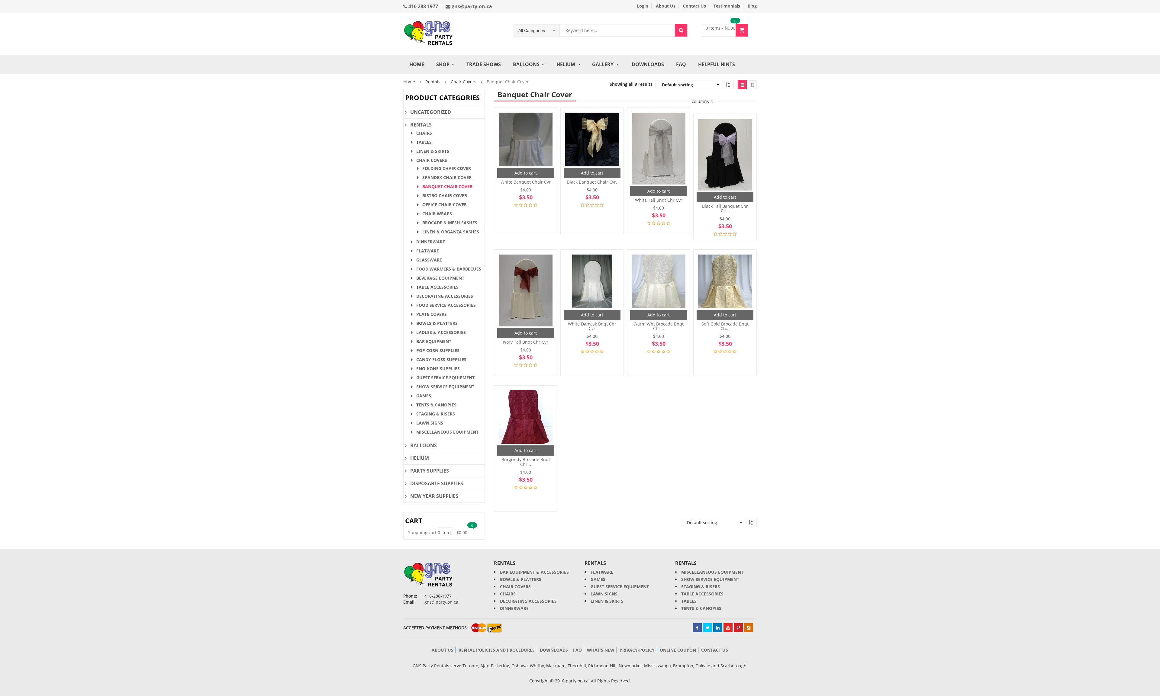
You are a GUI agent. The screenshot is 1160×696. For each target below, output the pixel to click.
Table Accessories (437, 287)
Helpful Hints (716, 64)
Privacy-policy (637, 650)
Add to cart (525, 173)
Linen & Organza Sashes (450, 232)
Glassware (429, 260)
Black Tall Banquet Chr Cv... (725, 208)
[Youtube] (728, 627)
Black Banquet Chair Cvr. (592, 182)
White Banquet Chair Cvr (526, 182)
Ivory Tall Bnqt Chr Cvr (525, 342)
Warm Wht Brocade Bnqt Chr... (658, 326)
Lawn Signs (429, 423)
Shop (443, 64)
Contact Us (694, 6)
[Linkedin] (718, 627)
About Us (665, 6)
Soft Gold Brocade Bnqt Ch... (725, 326)
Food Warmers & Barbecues (448, 269)
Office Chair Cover (444, 204)
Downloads (648, 64)
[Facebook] (697, 627)
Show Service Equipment (445, 387)
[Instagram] (748, 627)
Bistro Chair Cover (444, 195)
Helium (565, 64)
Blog (752, 6)
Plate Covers (431, 314)
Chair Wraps (437, 213)
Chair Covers (463, 82)
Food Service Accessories (446, 305)
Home (416, 64)
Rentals (432, 82)
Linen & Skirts (432, 151)
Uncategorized (430, 112)
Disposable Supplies (436, 483)
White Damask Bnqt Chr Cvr (592, 326)
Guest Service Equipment (445, 377)
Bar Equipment (433, 341)
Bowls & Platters (437, 323)
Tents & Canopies (436, 405)
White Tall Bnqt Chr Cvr (658, 200)
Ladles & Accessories (441, 332)
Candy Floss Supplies (441, 359)
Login (642, 6)
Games (423, 396)
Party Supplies (429, 470)
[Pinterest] (738, 627)
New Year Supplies (434, 496)
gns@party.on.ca (471, 6)
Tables (424, 142)
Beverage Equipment (440, 278)
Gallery (603, 64)
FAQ (681, 64)
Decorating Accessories (444, 296)
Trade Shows (483, 64)
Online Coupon (678, 650)
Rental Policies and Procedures (497, 650)
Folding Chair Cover (446, 168)
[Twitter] (707, 627)
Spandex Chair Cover (447, 177)
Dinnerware (430, 242)
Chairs (424, 133)
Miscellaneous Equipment (447, 432)
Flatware (427, 251)
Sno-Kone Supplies (438, 368)
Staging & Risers (435, 414)
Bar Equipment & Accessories (534, 572)
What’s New (600, 650)
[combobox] (537, 30)
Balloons (526, 64)
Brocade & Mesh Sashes (449, 223)
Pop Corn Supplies (437, 350)
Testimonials (727, 6)
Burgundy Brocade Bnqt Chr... (525, 462)
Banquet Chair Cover (447, 186)
